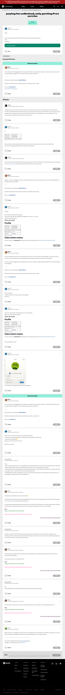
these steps (41, 2)
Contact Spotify (35, 675)
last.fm (23, 642)
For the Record (18, 671)
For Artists (25, 665)
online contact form (9, 501)
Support (34, 665)
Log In (58, 6)
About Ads (36, 689)
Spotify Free (43, 679)
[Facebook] (60, 663)
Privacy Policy (20, 689)
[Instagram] (52, 663)
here (45, 72)
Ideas (42, 6)
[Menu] (62, 6)
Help (23, 6)
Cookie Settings (28, 689)
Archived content (17, 10)
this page (11, 163)
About (16, 665)
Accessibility (42, 689)
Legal (4, 689)
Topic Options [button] (6, 56)
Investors (25, 674)
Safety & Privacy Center (11, 689)
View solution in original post (11, 88)
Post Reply (56, 655)
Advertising (25, 671)
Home (9, 10)
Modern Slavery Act (7, 692)
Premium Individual (43, 666)
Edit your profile (8, 235)
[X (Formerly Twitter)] (56, 663)
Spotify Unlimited (43, 240)
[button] (60, 29)
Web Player (34, 668)
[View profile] (6, 28)
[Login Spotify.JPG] (15, 371)
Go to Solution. (12, 45)
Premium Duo (44, 669)
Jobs (16, 668)
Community (9, 6)
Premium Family (44, 672)
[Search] (54, 6)
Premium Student (43, 676)
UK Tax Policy (15, 692)
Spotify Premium (51, 240)
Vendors (25, 677)
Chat (32, 6)
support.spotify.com (25, 641)
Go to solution (33, 23)
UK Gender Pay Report (23, 692)
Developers (26, 668)
